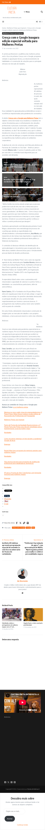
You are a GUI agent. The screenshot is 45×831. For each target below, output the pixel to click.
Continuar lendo (22, 825)
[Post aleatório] (37, 21)
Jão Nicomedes (22, 581)
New (33, 527)
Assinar (9, 819)
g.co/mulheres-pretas (20, 407)
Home (4, 28)
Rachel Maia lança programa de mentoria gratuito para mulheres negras (23, 451)
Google (28, 527)
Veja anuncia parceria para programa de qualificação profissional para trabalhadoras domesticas (22, 462)
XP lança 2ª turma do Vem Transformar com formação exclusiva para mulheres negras (22, 473)
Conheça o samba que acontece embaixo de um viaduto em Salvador (22, 195)
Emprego (7, 444)
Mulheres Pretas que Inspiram (16, 28)
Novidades (6, 162)
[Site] (22, 593)
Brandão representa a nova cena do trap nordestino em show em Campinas (19, 180)
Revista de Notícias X (33, 789)
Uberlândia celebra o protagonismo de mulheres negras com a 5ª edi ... (10, 625)
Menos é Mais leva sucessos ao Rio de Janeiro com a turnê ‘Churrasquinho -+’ (21, 166)
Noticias (5, 177)
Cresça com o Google (18, 527)
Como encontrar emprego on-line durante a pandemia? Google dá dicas (23, 439)
